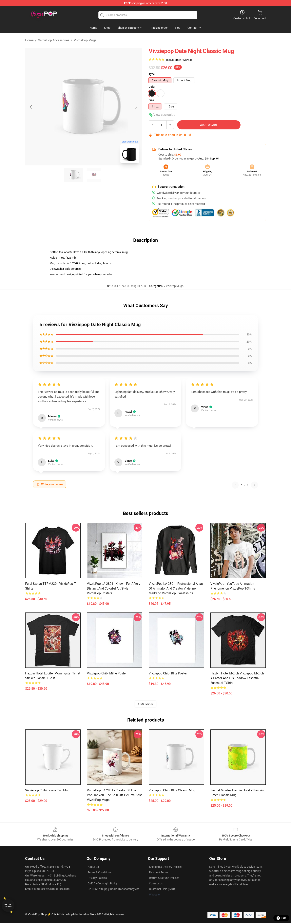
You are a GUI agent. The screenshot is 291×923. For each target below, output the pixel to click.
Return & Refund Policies (164, 877)
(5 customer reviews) (179, 59)
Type (152, 74)
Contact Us (156, 883)
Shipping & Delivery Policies (165, 866)
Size (151, 100)
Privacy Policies (97, 877)
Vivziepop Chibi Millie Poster (106, 673)
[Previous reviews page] (235, 485)
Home (29, 40)
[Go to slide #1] (73, 175)
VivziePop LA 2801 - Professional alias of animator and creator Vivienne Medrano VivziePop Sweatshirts (176, 588)
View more (145, 704)
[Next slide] (136, 107)
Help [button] (283, 918)
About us (93, 866)
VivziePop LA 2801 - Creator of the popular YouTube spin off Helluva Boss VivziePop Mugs (114, 795)
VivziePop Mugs (85, 40)
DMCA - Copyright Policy (102, 883)
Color (152, 86)
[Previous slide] (31, 107)
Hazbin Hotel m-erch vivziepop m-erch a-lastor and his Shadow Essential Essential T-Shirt (237, 678)
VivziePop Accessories (53, 40)
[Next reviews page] (254, 485)
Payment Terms (158, 872)
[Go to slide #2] (94, 175)
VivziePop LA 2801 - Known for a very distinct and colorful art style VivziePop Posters (113, 588)
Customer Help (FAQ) (162, 889)
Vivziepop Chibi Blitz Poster (168, 673)
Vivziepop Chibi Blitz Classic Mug (172, 790)
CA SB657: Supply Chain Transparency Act (113, 889)
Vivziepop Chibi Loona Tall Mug (47, 790)
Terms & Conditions (99, 872)
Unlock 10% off (8, 905)
